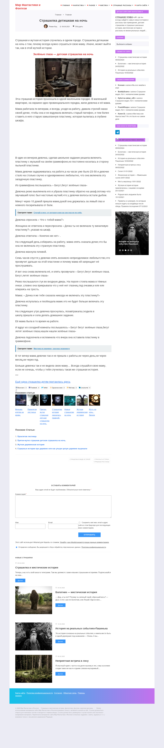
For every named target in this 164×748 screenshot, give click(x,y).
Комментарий (21, 494)
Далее (20, 580)
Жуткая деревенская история (30, 444)
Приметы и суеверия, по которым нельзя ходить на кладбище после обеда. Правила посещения (130, 203)
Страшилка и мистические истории (36, 567)
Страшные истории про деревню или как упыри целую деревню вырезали (52, 448)
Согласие (58, 693)
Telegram (117, 132)
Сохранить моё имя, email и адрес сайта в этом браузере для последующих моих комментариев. (94, 525)
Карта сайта (20, 693)
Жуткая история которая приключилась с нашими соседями (129, 186)
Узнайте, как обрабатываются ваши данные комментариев (84, 542)
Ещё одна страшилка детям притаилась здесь (42, 381)
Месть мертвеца (124, 181)
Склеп (120, 171)
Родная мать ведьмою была (129, 194)
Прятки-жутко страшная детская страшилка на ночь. (41, 440)
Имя (17, 522)
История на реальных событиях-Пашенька (81, 628)
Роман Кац (53, 26)
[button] (120, 250)
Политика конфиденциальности (93, 547)
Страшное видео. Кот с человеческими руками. (130, 92)
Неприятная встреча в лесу (72, 660)
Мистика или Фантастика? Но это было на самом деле (130, 116)
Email (50, 522)
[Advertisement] (63, 140)
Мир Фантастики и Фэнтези (27, 6)
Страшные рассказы (101, 462)
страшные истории (101, 459)
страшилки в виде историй (80, 459)
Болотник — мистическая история (76, 592)
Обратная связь (70, 693)
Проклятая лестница (26, 436)
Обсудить (79, 26)
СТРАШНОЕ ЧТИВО (124, 17)
